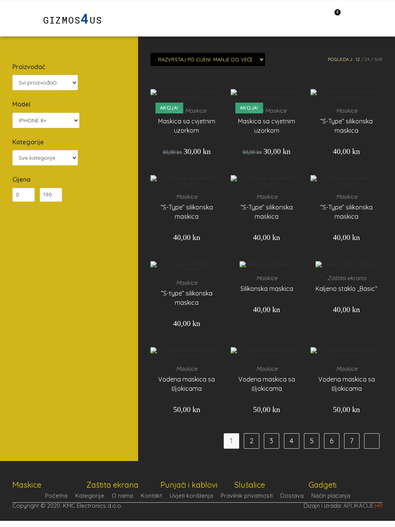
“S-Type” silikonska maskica (346, 125)
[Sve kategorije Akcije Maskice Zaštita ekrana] (45, 158)
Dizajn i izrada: (343, 505)
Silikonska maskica (266, 288)
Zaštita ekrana (346, 278)
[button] (19, 18)
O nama (122, 495)
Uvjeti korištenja (191, 495)
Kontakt (151, 495)
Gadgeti (323, 485)
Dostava (292, 495)
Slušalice (250, 485)
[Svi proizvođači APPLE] (45, 82)
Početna (56, 495)
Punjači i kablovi (189, 485)
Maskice (195, 110)
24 (367, 59)
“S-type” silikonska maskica (187, 297)
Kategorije (89, 495)
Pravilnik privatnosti (247, 495)
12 (358, 59)
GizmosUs (72, 20)
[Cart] (333, 18)
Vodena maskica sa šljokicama (186, 383)
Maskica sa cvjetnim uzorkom (186, 125)
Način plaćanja (330, 495)
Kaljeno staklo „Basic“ (346, 288)
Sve (378, 59)
